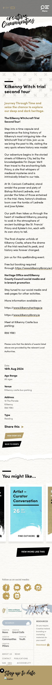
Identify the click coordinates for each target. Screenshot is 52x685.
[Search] (28, 623)
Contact (6, 659)
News (5, 631)
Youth (22, 638)
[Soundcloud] (6, 596)
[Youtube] (17, 588)
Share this (11, 426)
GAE (4, 663)
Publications (21, 659)
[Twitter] (28, 588)
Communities (9, 638)
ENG (10, 663)
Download (41, 644)
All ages (8, 379)
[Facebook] (6, 588)
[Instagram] (38, 588)
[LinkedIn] (17, 596)
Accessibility (24, 663)
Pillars (5, 645)
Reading (8, 418)
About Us (7, 654)
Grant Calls (18, 631)
